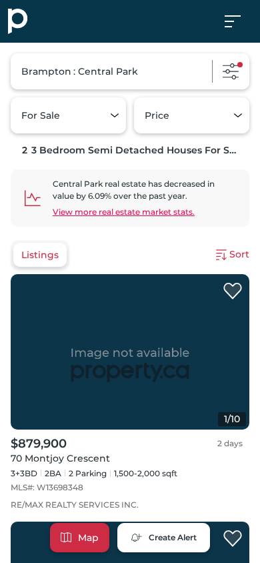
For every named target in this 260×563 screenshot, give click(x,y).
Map (88, 538)
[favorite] (232, 291)
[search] (130, 71)
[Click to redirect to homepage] (17, 21)
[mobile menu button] (240, 21)
